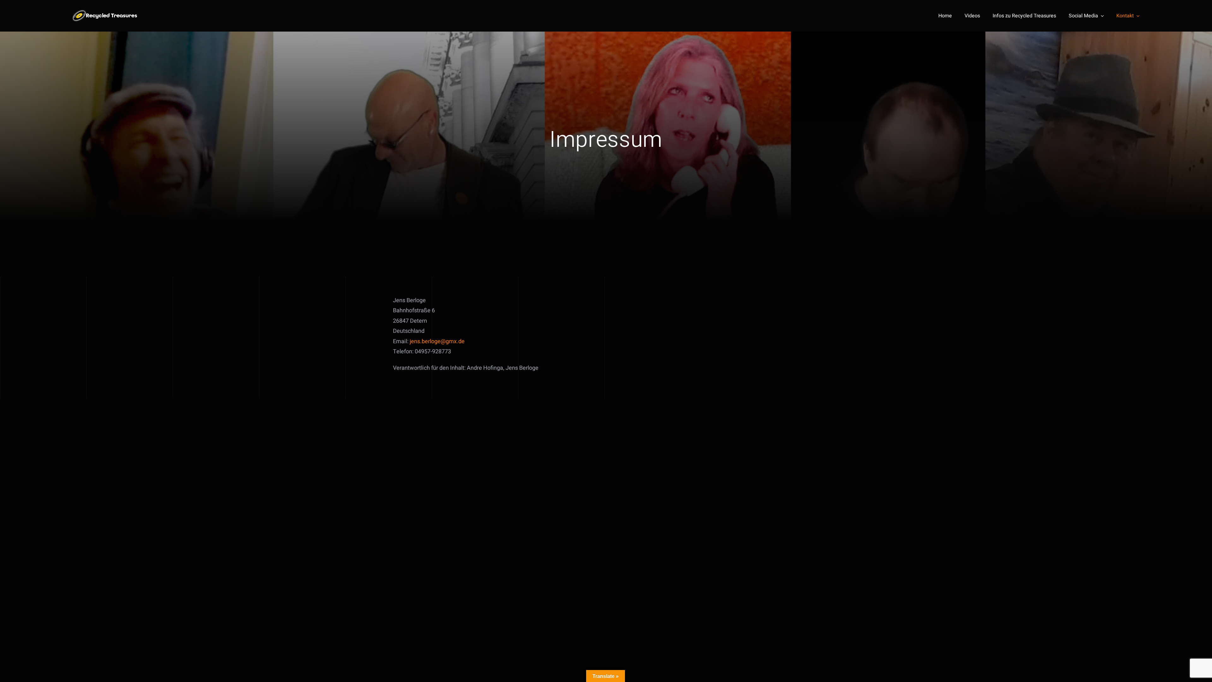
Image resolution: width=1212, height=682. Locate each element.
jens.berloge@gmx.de (437, 341)
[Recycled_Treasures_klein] (106, 12)
